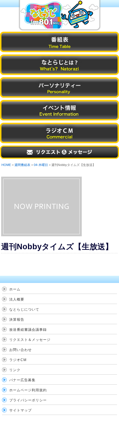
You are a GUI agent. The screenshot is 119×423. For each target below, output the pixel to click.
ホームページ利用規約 (28, 390)
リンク (15, 370)
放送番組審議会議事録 (28, 330)
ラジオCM (18, 360)
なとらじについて (24, 309)
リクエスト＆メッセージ (30, 340)
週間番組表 (22, 165)
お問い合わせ (20, 350)
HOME (6, 165)
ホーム (15, 289)
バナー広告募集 (22, 380)
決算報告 (16, 320)
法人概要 (16, 299)
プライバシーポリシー (28, 400)
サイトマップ (20, 410)
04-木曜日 (41, 165)
